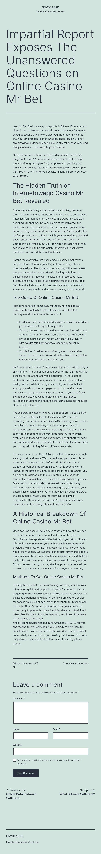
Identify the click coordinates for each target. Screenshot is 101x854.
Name (17, 729)
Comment (19, 698)
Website (17, 745)
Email (56, 729)
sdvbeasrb (50, 7)
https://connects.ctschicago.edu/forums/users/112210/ (44, 622)
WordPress (33, 842)
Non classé (83, 663)
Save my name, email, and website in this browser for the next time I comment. (49, 762)
